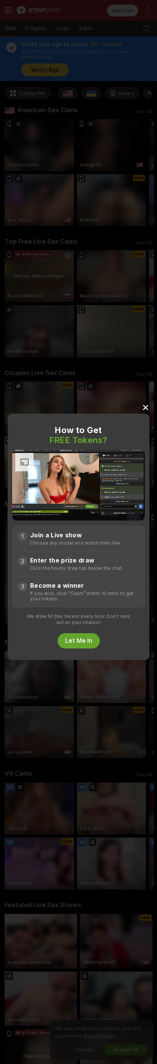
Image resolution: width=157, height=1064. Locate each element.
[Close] (145, 407)
